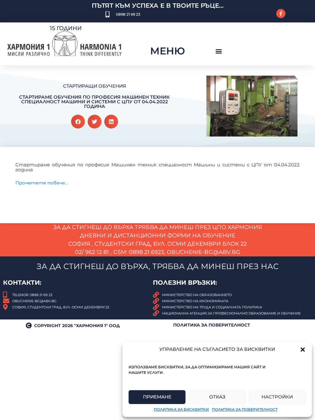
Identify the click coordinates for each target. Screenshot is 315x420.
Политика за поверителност (244, 409)
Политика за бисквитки (181, 409)
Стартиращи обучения (94, 86)
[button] (303, 350)
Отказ (217, 397)
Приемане (157, 397)
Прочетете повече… (41, 183)
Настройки (277, 397)
